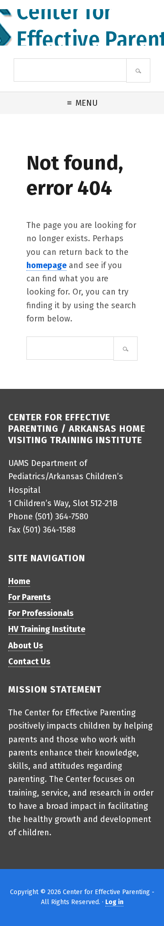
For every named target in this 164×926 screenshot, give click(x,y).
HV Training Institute (46, 629)
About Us (25, 646)
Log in (114, 902)
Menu (86, 103)
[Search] (138, 70)
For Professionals (40, 613)
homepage (46, 265)
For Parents (29, 597)
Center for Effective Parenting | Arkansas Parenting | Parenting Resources (82, 27)
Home (19, 581)
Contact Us (29, 662)
